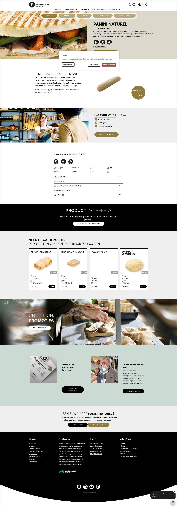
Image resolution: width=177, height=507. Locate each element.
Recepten (84, 9)
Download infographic (72, 390)
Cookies (122, 443)
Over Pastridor (113, 9)
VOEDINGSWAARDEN (62, 190)
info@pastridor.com (96, 451)
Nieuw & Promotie (34, 456)
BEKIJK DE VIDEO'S (133, 391)
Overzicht (49, 15)
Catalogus (32, 459)
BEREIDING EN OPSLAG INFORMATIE (67, 186)
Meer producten (103, 15)
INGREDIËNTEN (59, 177)
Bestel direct (78, 425)
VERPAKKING (59, 195)
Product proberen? (125, 15)
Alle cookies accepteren (109, 64)
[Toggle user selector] (141, 4)
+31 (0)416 (96, 454)
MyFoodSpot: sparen (98, 9)
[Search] (129, 4)
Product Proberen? (106, 134)
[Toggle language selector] (135, 4)
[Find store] (146, 4)
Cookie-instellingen (67, 64)
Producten (57, 9)
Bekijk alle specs (99, 47)
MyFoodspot (33, 454)
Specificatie (67, 15)
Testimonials (33, 461)
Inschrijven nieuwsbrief (36, 451)
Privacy (122, 446)
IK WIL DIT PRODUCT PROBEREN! (89, 224)
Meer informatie (138, 36)
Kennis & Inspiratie (71, 9)
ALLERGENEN (59, 181)
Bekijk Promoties (39, 328)
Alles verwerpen (94, 64)
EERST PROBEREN (98, 425)
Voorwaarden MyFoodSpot (128, 448)
